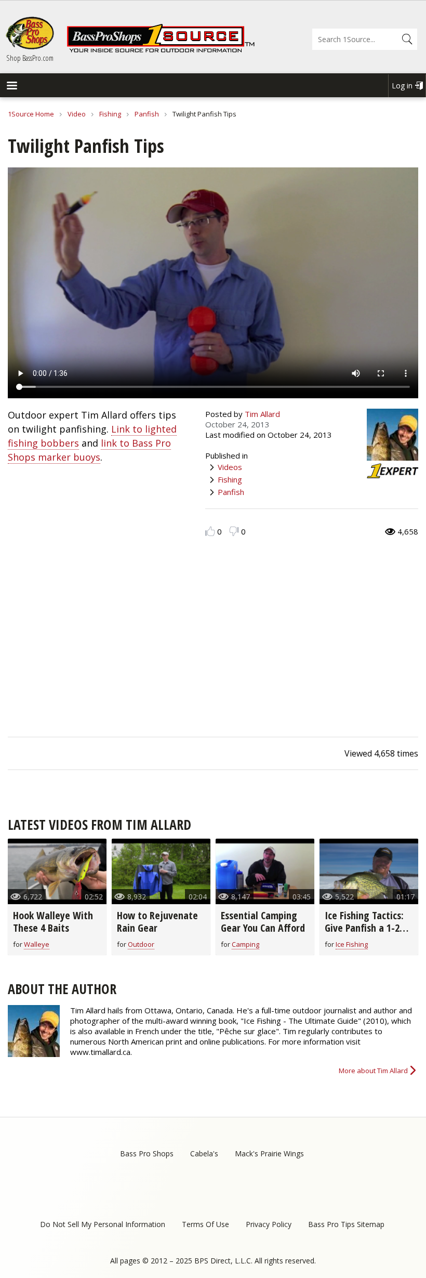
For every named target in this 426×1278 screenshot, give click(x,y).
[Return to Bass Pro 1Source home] (160, 50)
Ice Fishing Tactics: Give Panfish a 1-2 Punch (364, 927)
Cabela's (204, 1153)
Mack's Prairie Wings (269, 1153)
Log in (402, 85)
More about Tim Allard (373, 1070)
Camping (245, 944)
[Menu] (11, 86)
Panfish (147, 114)
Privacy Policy (268, 1224)
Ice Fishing (352, 944)
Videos (230, 467)
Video (77, 114)
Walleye (36, 944)
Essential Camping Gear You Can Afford (263, 921)
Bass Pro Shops (147, 1153)
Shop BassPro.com (30, 58)
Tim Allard (262, 414)
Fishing (110, 114)
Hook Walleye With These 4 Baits (53, 921)
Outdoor (141, 944)
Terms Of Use (205, 1224)
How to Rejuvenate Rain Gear (157, 921)
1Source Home (31, 114)
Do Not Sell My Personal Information (102, 1224)
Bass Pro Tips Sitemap (346, 1224)
